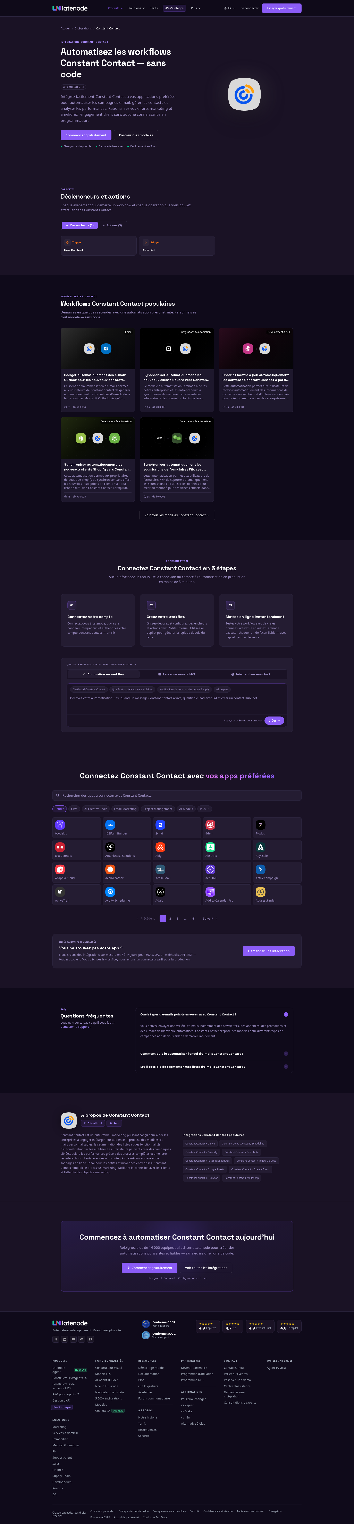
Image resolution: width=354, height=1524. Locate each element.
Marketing (59, 1427)
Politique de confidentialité (134, 1511)
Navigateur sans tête (109, 1392)
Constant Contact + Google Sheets (204, 1169)
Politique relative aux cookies (169, 1511)
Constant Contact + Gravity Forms (250, 1169)
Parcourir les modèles (136, 135)
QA (54, 1494)
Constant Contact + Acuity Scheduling (243, 1143)
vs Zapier (187, 1405)
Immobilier (60, 1439)
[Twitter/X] (55, 1339)
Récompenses (147, 1430)
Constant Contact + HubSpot (201, 1178)
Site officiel (95, 1123)
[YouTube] (73, 1339)
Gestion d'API (61, 1400)
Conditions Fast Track (155, 1517)
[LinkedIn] (64, 1339)
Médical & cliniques (65, 1445)
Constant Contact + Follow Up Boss (256, 1160)
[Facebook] (90, 1339)
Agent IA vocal (277, 1368)
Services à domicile (65, 1433)
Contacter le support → (77, 1027)
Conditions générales (102, 1511)
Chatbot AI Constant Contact (89, 689)
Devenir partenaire (194, 1368)
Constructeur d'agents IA (69, 1378)
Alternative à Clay (193, 1423)
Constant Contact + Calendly (201, 1152)
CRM (74, 809)
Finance (57, 1470)
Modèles (101, 1404)
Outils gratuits (148, 1386)
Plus (194, 8)
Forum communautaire (154, 1398)
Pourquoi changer (193, 1399)
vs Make (186, 1411)
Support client (62, 1457)
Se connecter (250, 8)
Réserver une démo (237, 1380)
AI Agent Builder (106, 1380)
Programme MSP (192, 1380)
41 (194, 918)
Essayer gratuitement (281, 8)
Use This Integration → (99, 245)
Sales (56, 1464)
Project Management (158, 809)
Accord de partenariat (126, 1517)
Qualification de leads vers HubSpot (132, 689)
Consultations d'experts (240, 1402)
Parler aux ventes (236, 1374)
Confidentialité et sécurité (218, 1511)
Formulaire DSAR (100, 1517)
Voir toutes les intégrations (206, 1268)
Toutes (59, 809)
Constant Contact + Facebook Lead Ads (207, 1160)
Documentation (148, 1374)
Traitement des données (250, 1511)
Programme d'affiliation (197, 1374)
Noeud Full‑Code (106, 1386)
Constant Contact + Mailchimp (242, 1178)
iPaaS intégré (174, 8)
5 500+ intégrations (108, 1398)
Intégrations (83, 28)
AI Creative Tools (95, 809)
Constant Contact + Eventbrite (242, 1152)
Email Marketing (125, 809)
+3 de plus (222, 689)
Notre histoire (147, 1417)
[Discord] (81, 1339)
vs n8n (185, 1417)
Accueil (65, 28)
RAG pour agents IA (65, 1394)
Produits (113, 8)
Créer (272, 720)
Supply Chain (61, 1476)
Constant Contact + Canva (200, 1143)
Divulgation (275, 1511)
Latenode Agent (69, 1370)
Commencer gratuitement (86, 135)
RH (54, 1451)
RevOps (57, 1488)
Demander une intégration (269, 951)
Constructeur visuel (108, 1368)
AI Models (186, 809)
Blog (141, 1380)
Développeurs (61, 1482)
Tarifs (154, 8)
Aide (116, 1123)
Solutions (134, 8)
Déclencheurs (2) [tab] (82, 225)
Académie (145, 1392)
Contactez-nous (234, 1368)
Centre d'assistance (237, 1386)
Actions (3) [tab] (114, 225)
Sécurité (144, 1436)
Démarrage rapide (151, 1368)
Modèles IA (103, 1374)
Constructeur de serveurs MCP (63, 1386)
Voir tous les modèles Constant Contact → (177, 515)
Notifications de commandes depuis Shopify (184, 689)
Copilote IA (109, 1411)
